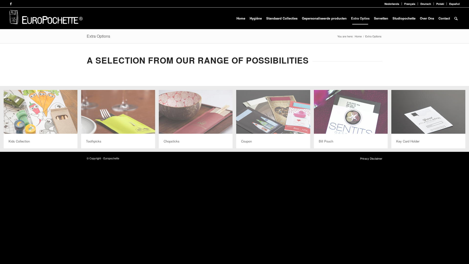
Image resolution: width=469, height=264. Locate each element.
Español (454, 4)
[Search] (456, 18)
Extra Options (98, 36)
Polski (440, 4)
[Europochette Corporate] (46, 18)
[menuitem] (392, 3)
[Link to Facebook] (10, 3)
